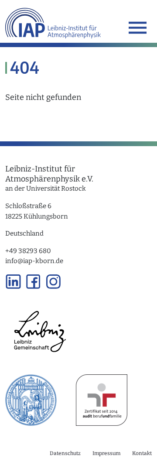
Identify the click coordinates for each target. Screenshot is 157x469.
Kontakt (142, 453)
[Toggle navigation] (137, 28)
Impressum (106, 453)
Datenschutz (65, 453)
